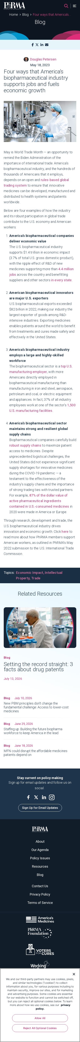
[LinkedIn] (41, 45)
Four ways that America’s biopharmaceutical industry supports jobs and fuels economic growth (52, 14)
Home (13, 14)
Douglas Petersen (43, 59)
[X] (37, 45)
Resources (40, 866)
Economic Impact (29, 573)
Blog (25, 14)
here (65, 531)
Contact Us (40, 886)
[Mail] (46, 45)
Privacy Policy (40, 894)
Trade (36, 578)
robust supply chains (25, 445)
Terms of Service (40, 903)
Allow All (40, 1018)
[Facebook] (33, 45)
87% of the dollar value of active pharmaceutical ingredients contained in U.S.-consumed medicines (39, 500)
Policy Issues (40, 858)
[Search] (66, 6)
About (40, 841)
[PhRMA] (14, 6)
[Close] (72, 973)
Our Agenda (40, 850)
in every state (61, 280)
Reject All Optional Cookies (40, 1028)
